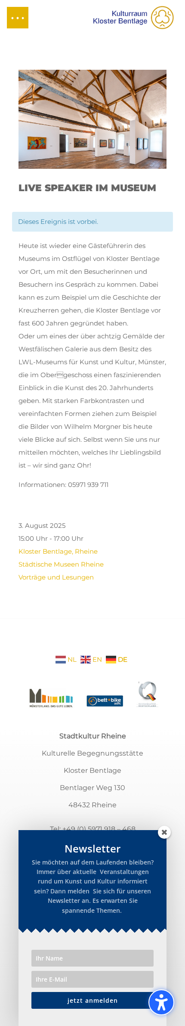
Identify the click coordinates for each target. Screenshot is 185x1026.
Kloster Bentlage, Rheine (58, 551)
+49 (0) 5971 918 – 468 (99, 829)
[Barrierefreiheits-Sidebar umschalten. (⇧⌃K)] (161, 1002)
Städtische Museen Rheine (61, 564)
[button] (17, 17)
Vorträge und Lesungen (56, 577)
